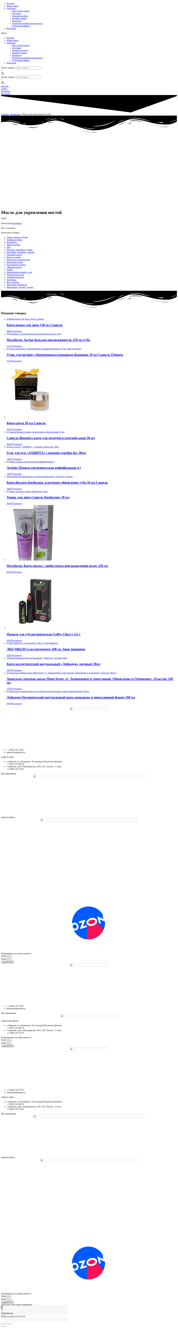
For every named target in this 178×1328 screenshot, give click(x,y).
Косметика (15, 114)
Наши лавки (12, 6)
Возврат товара (19, 18)
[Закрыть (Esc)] (2, 1323)
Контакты (11, 28)
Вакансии (17, 21)
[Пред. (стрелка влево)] (2, 1326)
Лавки (4, 89)
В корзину (17, 331)
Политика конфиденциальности (27, 23)
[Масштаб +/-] (10, 1323)
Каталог (10, 3)
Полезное (11, 8)
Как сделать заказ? (21, 11)
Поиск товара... (8, 68)
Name (4, 956)
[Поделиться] (5, 1323)
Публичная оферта (21, 26)
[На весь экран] (8, 1323)
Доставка (16, 13)
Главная (5, 114)
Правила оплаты (20, 16)
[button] (89, 33)
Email (4, 959)
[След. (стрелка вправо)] (5, 1326)
